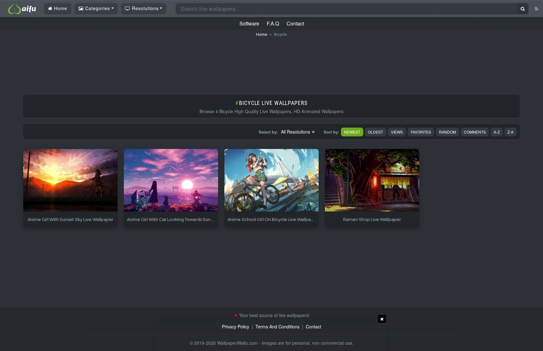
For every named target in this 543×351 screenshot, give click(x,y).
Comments (475, 131)
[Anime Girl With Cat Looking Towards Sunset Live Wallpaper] (171, 180)
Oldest (375, 131)
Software (249, 23)
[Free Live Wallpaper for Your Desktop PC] (22, 8)
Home (59, 8)
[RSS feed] (536, 8)
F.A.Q (273, 23)
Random (447, 131)
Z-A (510, 131)
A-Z (497, 131)
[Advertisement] (271, 63)
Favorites (421, 131)
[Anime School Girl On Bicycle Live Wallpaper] (271, 180)
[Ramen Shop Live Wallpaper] (372, 180)
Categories (97, 8)
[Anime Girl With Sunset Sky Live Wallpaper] (70, 180)
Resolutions (144, 8)
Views (397, 131)
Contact (295, 23)
